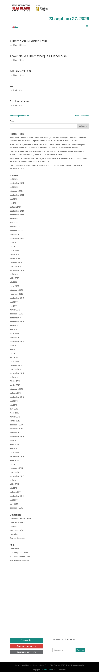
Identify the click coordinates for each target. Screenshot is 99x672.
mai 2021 (13, 247)
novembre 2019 (16, 294)
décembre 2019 (16, 290)
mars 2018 (14, 334)
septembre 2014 (17, 437)
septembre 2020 (17, 270)
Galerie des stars (17, 522)
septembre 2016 (17, 373)
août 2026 (14, 179)
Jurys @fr (14, 526)
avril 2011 (14, 504)
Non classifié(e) (16, 530)
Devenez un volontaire (26, 646)
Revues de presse (17, 538)
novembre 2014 (16, 429)
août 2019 (14, 302)
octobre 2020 (15, 266)
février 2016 (15, 381)
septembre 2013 (17, 456)
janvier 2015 (15, 421)
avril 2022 (14, 223)
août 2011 (14, 500)
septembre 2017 (17, 342)
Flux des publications (19, 553)
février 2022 (15, 227)
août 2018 (14, 326)
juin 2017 (13, 349)
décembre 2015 (16, 389)
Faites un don (26, 640)
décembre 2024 (16, 191)
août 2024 (14, 199)
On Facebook (20, 101)
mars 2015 (14, 413)
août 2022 (14, 219)
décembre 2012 (16, 468)
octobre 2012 (15, 472)
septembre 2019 (17, 298)
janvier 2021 (15, 258)
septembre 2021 (17, 239)
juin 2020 (13, 282)
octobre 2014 (15, 433)
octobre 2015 (15, 393)
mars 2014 (14, 452)
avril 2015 (14, 409)
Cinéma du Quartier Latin (28, 40)
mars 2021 (14, 251)
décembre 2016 (16, 365)
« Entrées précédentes (19, 116)
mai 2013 (13, 464)
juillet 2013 (14, 460)
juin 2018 (13, 330)
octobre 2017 (15, 338)
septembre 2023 (17, 211)
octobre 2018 (15, 318)
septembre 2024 (17, 195)
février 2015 (15, 417)
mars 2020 (14, 286)
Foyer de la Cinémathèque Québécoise (38, 55)
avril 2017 (14, 357)
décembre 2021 (16, 231)
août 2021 (14, 243)
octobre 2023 (15, 207)
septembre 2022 (17, 215)
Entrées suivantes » (80, 116)
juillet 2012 (14, 484)
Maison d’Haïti (20, 70)
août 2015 (14, 401)
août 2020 (14, 274)
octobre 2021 (15, 235)
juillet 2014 (14, 445)
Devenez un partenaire (26, 652)
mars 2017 (14, 361)
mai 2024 (13, 203)
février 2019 (15, 310)
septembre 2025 (17, 183)
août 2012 (14, 480)
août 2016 (14, 377)
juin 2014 (13, 448)
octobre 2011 (15, 492)
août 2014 (14, 441)
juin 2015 (13, 405)
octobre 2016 (15, 369)
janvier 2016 (15, 385)
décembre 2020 (16, 262)
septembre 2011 (17, 496)
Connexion (14, 549)
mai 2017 (13, 353)
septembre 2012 (17, 476)
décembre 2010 (16, 508)
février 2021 (15, 254)
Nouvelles (14, 534)
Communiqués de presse (20, 518)
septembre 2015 (17, 397)
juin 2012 (13, 488)
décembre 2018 (16, 314)
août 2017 (14, 346)
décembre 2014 (16, 425)
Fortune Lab (45, 670)
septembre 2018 (17, 322)
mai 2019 (13, 306)
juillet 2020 (14, 278)
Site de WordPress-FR (19, 561)
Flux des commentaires (20, 557)
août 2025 (14, 187)
